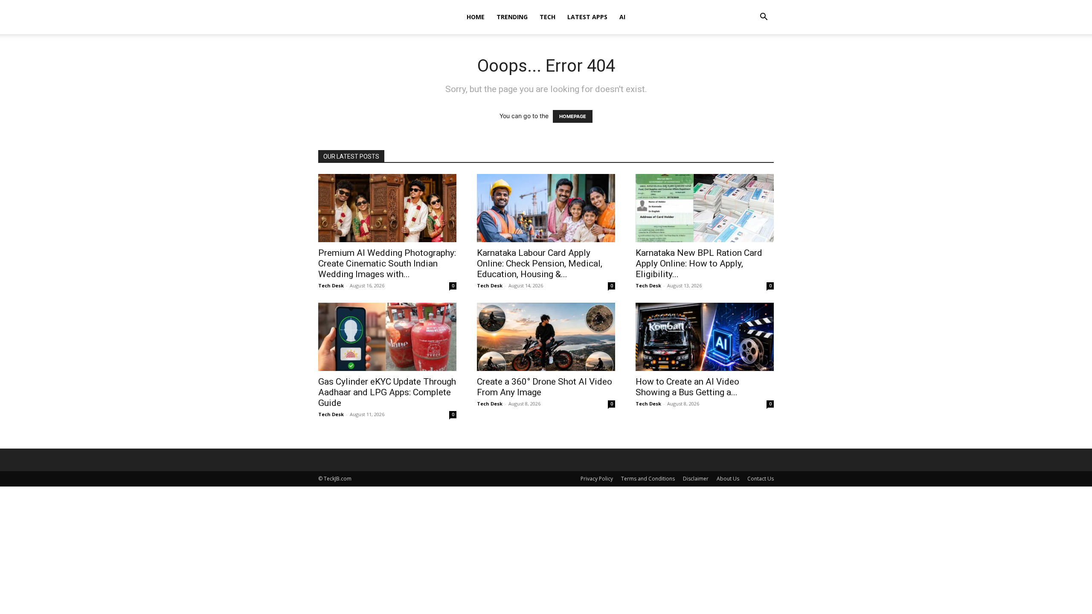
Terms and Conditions (648, 478)
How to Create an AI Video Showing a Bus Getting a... (687, 387)
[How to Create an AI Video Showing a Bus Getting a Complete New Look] (705, 337)
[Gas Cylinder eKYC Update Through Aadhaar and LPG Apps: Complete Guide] (387, 337)
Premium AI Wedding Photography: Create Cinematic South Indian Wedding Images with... (387, 263)
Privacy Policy (597, 478)
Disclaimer (696, 478)
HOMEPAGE (572, 116)
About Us (728, 478)
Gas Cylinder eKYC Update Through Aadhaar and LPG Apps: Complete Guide (387, 392)
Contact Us (760, 478)
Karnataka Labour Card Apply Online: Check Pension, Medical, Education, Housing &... (539, 263)
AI (622, 17)
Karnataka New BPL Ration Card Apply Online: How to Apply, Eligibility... (699, 263)
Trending (512, 17)
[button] (763, 18)
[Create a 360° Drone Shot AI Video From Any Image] (546, 337)
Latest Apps (587, 17)
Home (476, 17)
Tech (547, 17)
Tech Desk (331, 285)
